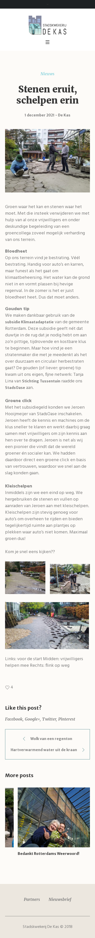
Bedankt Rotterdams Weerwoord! (36, 853)
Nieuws (47, 73)
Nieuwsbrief (60, 899)
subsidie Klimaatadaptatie (29, 322)
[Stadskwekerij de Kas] (47, 25)
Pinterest (66, 719)
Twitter (49, 719)
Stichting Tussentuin (41, 381)
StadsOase (15, 387)
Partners (32, 899)
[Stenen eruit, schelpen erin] (47, 160)
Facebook (14, 719)
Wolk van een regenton (51, 738)
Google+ (32, 719)
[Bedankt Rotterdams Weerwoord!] (47, 817)
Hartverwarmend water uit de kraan (44, 750)
